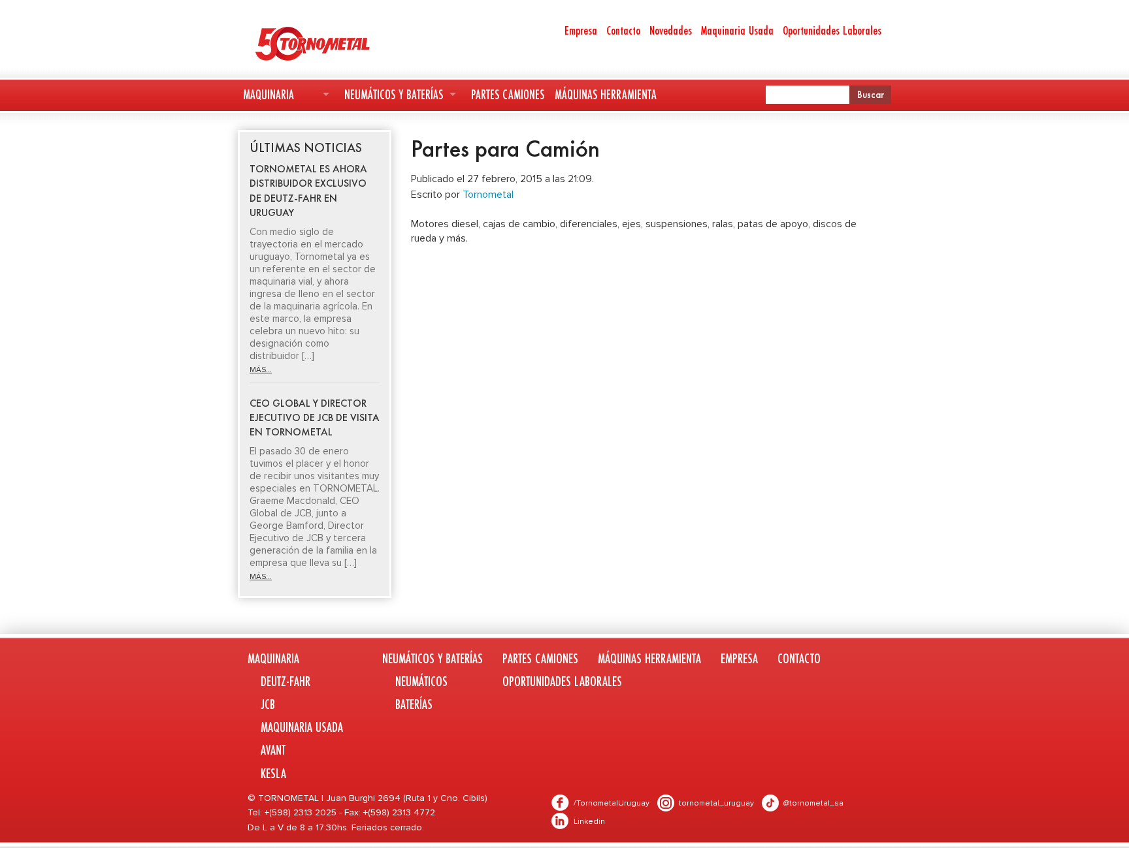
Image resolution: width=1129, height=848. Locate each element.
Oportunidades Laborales (832, 30)
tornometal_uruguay (716, 803)
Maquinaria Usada (737, 30)
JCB (268, 704)
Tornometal (488, 194)
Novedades (670, 30)
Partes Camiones (507, 94)
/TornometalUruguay (611, 803)
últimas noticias (306, 147)
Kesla (273, 773)
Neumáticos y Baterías (393, 94)
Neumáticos (421, 681)
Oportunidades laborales (562, 681)
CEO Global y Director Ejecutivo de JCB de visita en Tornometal (315, 417)
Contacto (623, 30)
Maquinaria (268, 94)
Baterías (414, 704)
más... (261, 370)
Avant (273, 749)
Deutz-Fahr (285, 681)
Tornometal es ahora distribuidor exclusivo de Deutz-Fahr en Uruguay (308, 190)
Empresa (580, 30)
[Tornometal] (347, 43)
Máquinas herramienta (606, 94)
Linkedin (589, 821)
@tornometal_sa (813, 803)
